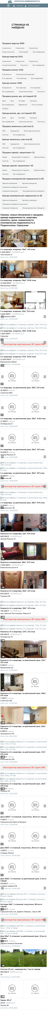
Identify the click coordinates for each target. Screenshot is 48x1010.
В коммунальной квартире (25, 74)
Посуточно (24, 65)
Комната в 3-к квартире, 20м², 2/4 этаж (17, 591)
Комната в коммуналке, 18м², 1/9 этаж (17, 562)
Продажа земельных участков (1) (17, 126)
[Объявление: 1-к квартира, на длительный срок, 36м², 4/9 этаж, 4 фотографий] (24, 494)
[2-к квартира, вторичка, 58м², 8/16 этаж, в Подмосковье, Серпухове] (12, 278)
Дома (4, 101)
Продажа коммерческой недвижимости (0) (23, 179)
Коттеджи (22, 101)
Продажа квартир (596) (13, 43)
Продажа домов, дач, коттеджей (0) (19, 96)
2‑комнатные (20, 48)
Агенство (5, 135)
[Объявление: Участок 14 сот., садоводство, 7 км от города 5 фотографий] (23, 967)
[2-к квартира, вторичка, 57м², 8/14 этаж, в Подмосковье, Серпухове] (23, 350)
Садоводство (14, 131)
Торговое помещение (29, 183)
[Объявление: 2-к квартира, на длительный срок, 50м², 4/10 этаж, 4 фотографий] (12, 416)
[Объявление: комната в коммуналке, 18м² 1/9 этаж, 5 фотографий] (23, 560)
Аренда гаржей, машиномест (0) (17, 166)
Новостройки (23, 52)
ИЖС (4, 131)
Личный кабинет (34, 5)
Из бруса (5, 108)
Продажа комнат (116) (12, 70)
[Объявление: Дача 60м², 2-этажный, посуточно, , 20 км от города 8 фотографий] (12, 845)
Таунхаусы (33, 101)
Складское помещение (10, 191)
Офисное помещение (9, 183)
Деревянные (23, 105)
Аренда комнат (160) (12, 83)
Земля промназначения (32, 131)
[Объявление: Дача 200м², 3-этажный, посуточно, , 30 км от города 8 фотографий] (12, 815)
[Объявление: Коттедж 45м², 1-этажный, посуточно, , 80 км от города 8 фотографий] (24, 896)
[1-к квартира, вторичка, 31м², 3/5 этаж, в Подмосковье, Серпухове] (12, 309)
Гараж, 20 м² (5, 1000)
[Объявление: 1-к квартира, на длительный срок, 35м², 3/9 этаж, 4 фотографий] (24, 465)
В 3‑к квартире (21, 78)
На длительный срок (9, 65)
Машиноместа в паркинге (20, 157)
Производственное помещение (33, 191)
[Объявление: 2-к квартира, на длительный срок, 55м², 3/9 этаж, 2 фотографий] (12, 447)
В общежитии (6, 74)
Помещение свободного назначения (14, 187)
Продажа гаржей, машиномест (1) (18, 153)
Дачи (12, 101)
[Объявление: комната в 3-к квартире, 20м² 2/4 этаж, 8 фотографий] (23, 589)
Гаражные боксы (39, 157)
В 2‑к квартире (7, 78)
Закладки (20, 5)
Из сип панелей (37, 105)
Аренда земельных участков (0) (17, 140)
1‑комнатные (6, 48)
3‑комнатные (33, 48)
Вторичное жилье (8, 52)
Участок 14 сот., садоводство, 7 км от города (20, 969)
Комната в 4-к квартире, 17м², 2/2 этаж (17, 632)
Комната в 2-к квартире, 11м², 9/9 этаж (17, 534)
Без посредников (39, 52)
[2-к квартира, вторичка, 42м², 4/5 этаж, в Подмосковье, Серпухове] (12, 247)
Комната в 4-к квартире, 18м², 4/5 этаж (17, 608)
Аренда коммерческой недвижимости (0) (22, 196)
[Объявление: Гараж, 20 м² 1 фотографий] (23, 998)
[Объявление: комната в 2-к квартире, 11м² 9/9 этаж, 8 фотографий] (23, 531)
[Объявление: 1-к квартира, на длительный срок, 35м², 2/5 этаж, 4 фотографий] (12, 385)
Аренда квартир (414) (12, 57)
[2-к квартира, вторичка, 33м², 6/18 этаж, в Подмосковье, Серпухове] (23, 324)
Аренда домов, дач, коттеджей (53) (19, 113)
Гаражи (4, 157)
